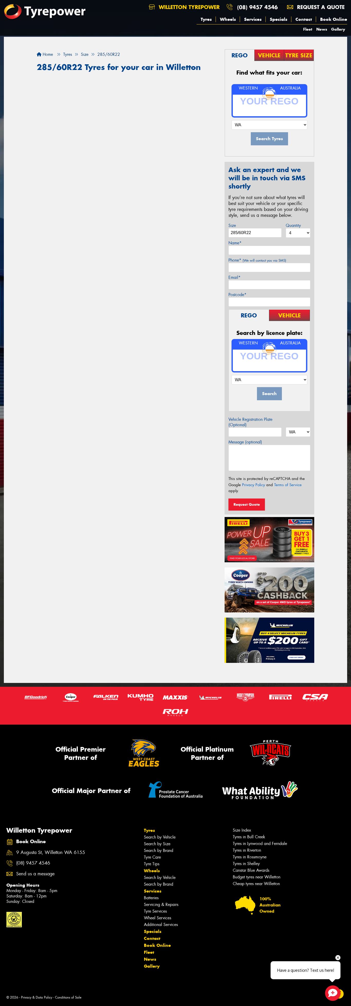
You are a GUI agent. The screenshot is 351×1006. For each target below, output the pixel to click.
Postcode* (237, 294)
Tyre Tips (151, 864)
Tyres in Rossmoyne (249, 857)
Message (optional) (245, 442)
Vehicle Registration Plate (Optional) (250, 422)
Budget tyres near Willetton (256, 877)
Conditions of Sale (68, 997)
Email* (234, 277)
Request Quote (247, 504)
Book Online (333, 19)
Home (47, 54)
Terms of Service (288, 484)
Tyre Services (155, 911)
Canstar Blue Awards (251, 870)
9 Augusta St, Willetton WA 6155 (50, 853)
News (321, 29)
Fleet (307, 29)
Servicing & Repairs (161, 904)
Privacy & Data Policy (36, 997)
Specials (278, 19)
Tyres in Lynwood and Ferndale (260, 843)
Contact (303, 19)
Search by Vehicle (160, 837)
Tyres (206, 19)
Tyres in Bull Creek (249, 837)
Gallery (338, 29)
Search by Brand (158, 850)
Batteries (151, 898)
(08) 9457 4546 (257, 7)
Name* (235, 243)
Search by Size (157, 844)
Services (253, 19)
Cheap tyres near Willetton (256, 883)
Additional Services (161, 924)
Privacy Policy (253, 484)
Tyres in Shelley (246, 863)
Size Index (242, 830)
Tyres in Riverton (247, 850)
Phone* (257, 260)
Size (232, 225)
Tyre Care (152, 857)
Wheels (228, 19)
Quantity (293, 225)
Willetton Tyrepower (188, 7)
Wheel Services (157, 918)
